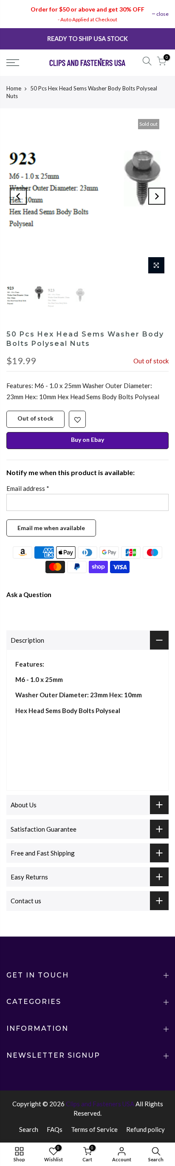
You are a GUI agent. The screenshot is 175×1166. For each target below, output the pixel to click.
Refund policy (145, 1129)
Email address (27, 488)
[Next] (156, 196)
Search (28, 1129)
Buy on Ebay (87, 439)
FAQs (54, 1129)
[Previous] (18, 196)
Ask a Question (28, 594)
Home (13, 88)
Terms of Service (94, 1129)
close (162, 14)
